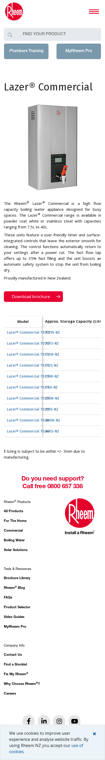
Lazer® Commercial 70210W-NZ (33, 354)
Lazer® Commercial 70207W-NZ (33, 332)
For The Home (15, 521)
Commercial (13, 531)
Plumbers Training (26, 51)
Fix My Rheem (16, 674)
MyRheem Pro (78, 51)
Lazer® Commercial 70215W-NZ (33, 376)
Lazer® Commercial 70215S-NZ (32, 387)
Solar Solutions (16, 550)
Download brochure (31, 296)
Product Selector (17, 607)
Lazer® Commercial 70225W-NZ (33, 398)
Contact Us (13, 655)
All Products (13, 511)
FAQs (8, 598)
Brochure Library (17, 578)
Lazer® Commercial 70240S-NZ (33, 431)
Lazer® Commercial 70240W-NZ (33, 420)
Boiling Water (14, 540)
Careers (10, 694)
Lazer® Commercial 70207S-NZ (33, 343)
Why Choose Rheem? (22, 684)
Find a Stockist (15, 665)
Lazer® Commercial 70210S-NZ (32, 365)
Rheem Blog (14, 588)
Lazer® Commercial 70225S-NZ (32, 409)
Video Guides (14, 617)
